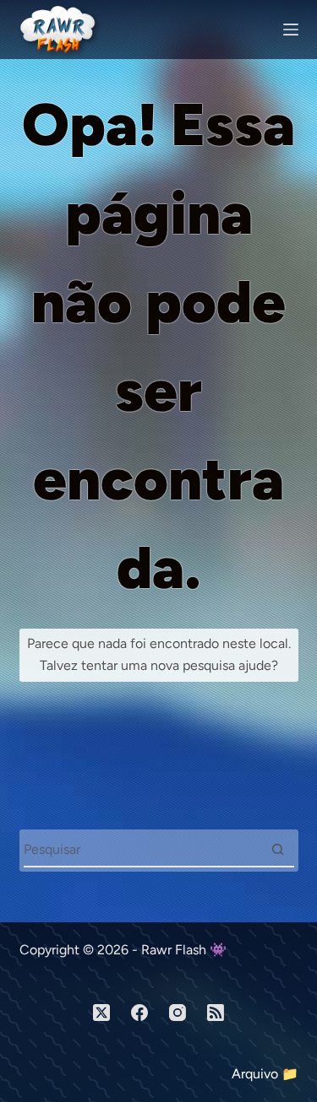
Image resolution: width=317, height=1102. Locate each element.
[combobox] (143, 850)
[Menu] (290, 29)
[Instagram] (177, 1012)
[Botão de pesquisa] (278, 850)
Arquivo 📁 (265, 1074)
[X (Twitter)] (101, 1012)
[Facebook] (139, 1012)
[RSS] (215, 1012)
